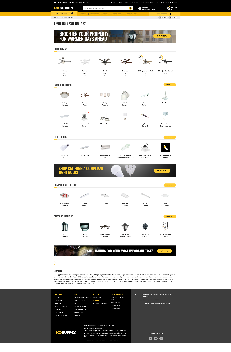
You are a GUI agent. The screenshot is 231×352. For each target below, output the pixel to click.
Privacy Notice (115, 302)
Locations (58, 309)
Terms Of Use (115, 308)
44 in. (64, 75)
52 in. (64, 73)
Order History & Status (147, 2)
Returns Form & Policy (100, 303)
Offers (105, 14)
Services (83, 14)
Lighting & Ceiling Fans (67, 17)
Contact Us (58, 300)
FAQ (75, 303)
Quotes (113, 2)
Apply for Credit (79, 300)
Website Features (80, 309)
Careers (57, 297)
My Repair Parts (131, 14)
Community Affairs (61, 315)
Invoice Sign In (97, 297)
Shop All (169, 84)
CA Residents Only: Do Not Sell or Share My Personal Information (101, 340)
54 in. (165, 73)
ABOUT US (58, 294)
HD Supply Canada (61, 306)
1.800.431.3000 (155, 300)
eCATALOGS (116, 14)
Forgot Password (80, 306)
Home (56, 17)
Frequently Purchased (163, 2)
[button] (130, 7)
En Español (58, 303)
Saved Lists (135, 2)
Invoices (174, 2)
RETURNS (96, 300)
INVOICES (96, 294)
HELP (76, 294)
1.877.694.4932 (154, 294)
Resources (94, 14)
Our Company (59, 312)
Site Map (77, 315)
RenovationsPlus (123, 2)
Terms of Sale (115, 305)
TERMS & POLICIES (117, 294)
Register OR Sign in (148, 9)
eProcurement (79, 312)
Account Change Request (82, 297)
